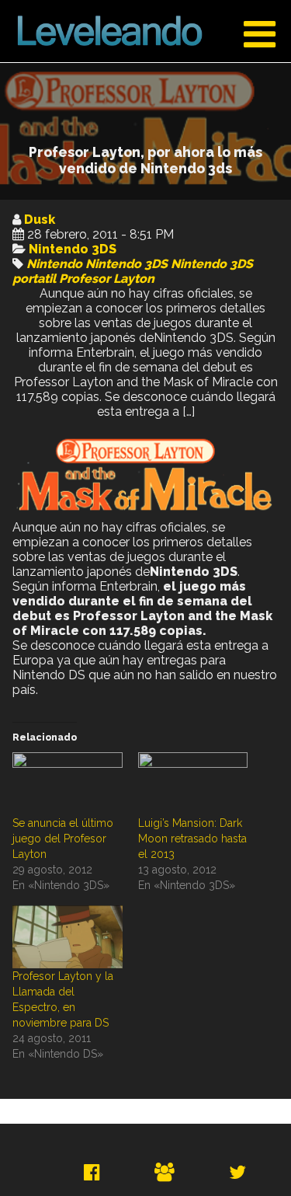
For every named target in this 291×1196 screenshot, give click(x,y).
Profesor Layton (106, 278)
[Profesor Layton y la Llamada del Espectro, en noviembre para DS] (67, 936)
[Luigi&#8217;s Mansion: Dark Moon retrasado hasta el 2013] (193, 783)
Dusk (39, 219)
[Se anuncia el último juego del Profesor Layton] (67, 783)
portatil (34, 278)
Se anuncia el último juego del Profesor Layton (62, 838)
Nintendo (54, 263)
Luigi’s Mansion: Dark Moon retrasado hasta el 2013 (192, 838)
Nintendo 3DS (72, 249)
